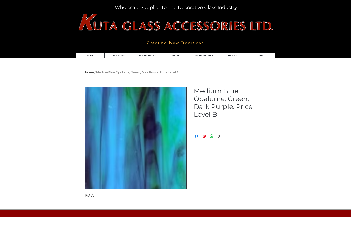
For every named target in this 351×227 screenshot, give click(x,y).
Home (89, 72)
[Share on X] (219, 136)
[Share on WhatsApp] (211, 136)
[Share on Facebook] (196, 136)
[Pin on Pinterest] (204, 136)
